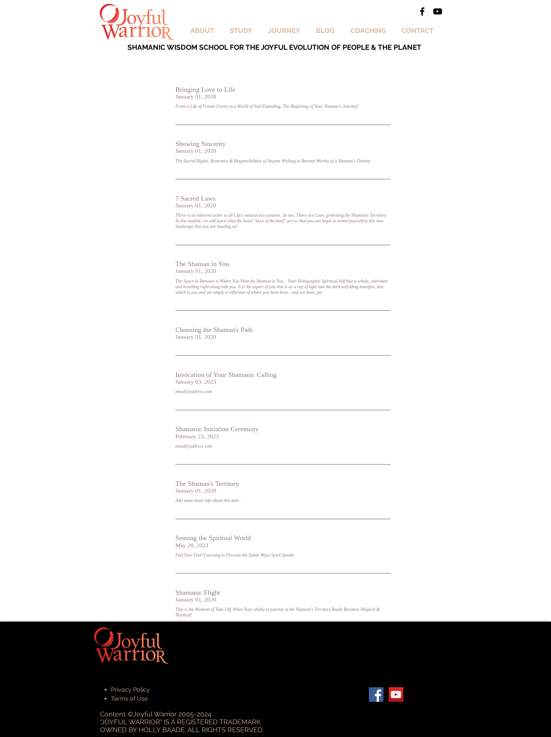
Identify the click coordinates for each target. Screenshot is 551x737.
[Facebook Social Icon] (376, 694)
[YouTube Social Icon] (396, 694)
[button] (204, 30)
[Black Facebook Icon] (422, 11)
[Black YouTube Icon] (437, 11)
